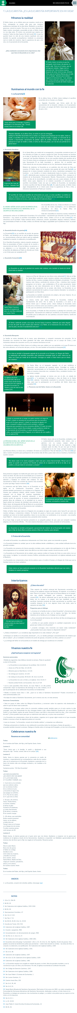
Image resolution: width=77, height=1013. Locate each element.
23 (4, 971)
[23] (35, 384)
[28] (72, 451)
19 (4, 957)
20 (4, 960)
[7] (26, 175)
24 (4, 974)
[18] (40, 327)
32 (4, 1004)
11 (4, 930)
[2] (35, 34)
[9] (53, 199)
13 (4, 936)
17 (4, 951)
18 (4, 954)
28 (4, 986)
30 (4, 998)
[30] (28, 483)
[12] (57, 210)
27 (4, 983)
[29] (41, 465)
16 (4, 948)
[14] (25, 230)
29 (4, 989)
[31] (37, 597)
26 (4, 980)
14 (4, 939)
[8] (51, 185)
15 (4, 942)
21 (4, 963)
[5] (17, 144)
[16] (20, 258)
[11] (60, 207)
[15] (13, 233)
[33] (37, 751)
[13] (71, 217)
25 (4, 977)
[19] (64, 347)
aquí (41, 883)
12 (4, 933)
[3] (24, 94)
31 (4, 1001)
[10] (55, 199)
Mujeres (12, 3)
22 (4, 968)
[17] (64, 276)
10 (4, 927)
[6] (72, 169)
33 (4, 1007)
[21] (32, 378)
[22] (32, 380)
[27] (60, 451)
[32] (44, 605)
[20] (18, 359)
